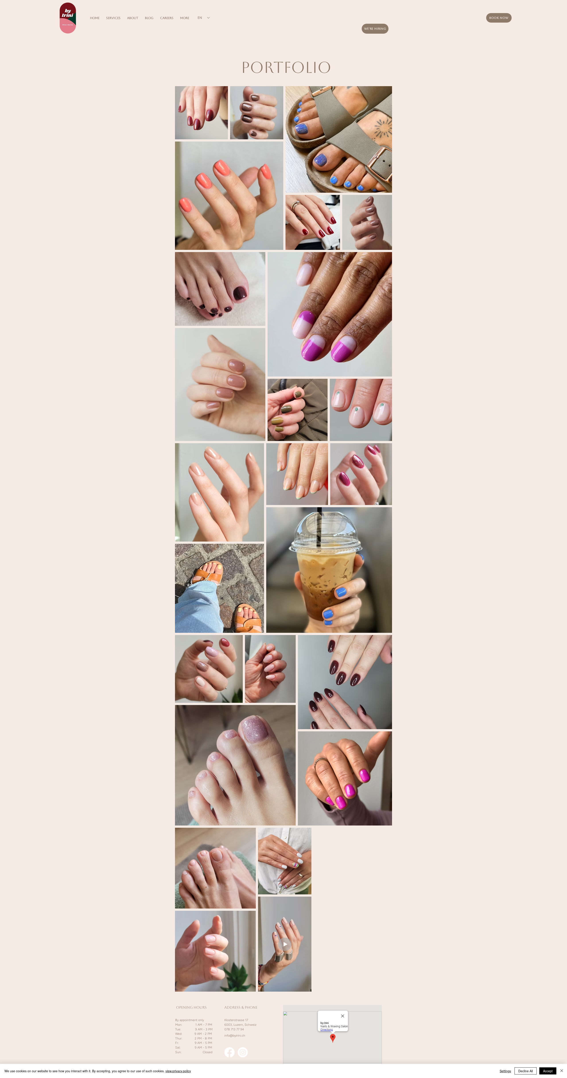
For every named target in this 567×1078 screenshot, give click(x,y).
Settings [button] (505, 1071)
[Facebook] (229, 1052)
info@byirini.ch (234, 1035)
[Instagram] (243, 1052)
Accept (548, 1071)
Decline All (525, 1071)
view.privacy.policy (178, 1071)
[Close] (561, 1070)
